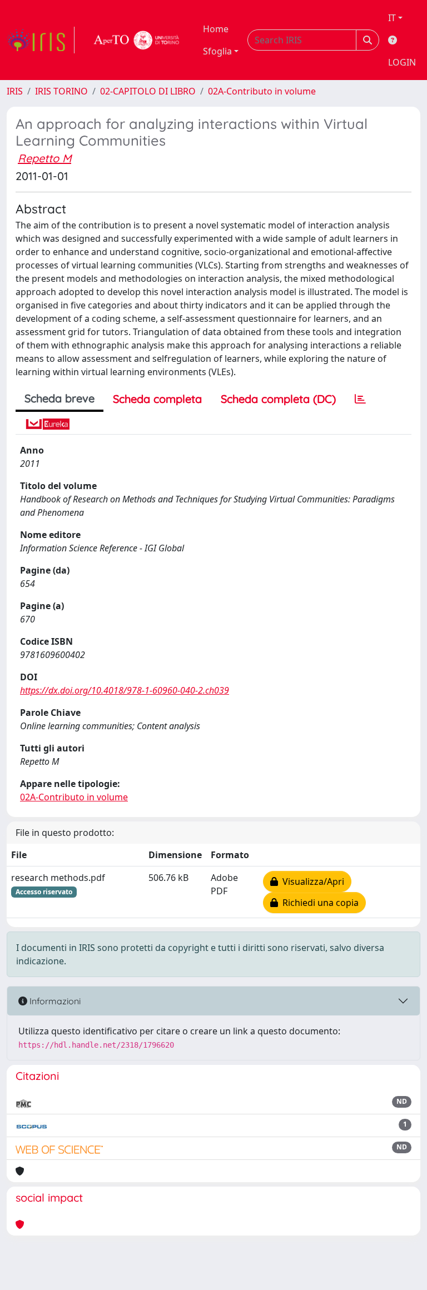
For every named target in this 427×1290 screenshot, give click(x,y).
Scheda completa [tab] (157, 399)
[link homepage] (41, 40)
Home (216, 29)
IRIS (15, 91)
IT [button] (392, 18)
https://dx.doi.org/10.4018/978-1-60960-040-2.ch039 (124, 690)
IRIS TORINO (61, 91)
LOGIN (402, 62)
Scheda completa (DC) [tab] (278, 399)
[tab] (360, 399)
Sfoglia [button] (217, 51)
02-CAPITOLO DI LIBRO (148, 91)
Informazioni (54, 1001)
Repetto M (44, 158)
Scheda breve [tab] (59, 398)
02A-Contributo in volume (262, 91)
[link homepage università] (136, 40)
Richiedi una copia (318, 902)
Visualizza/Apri (311, 881)
